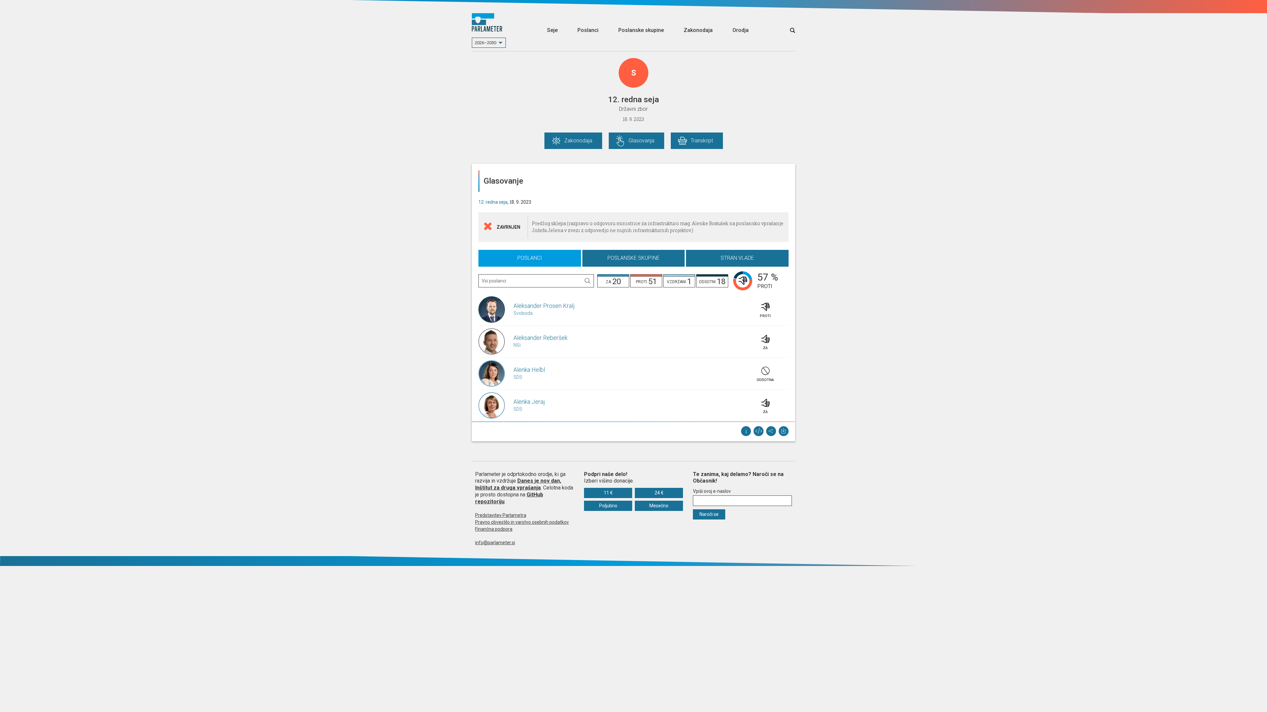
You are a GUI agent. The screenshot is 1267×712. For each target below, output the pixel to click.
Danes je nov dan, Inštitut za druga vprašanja (518, 484)
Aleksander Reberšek (540, 337)
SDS (517, 377)
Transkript (702, 140)
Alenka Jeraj (529, 401)
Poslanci (588, 30)
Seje (552, 30)
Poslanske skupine (641, 30)
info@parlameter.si (495, 542)
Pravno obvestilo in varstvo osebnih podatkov (522, 522)
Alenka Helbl (529, 369)
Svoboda (523, 313)
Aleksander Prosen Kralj (544, 305)
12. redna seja (492, 202)
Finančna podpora (493, 529)
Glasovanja (641, 140)
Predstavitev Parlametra (500, 515)
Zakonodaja (698, 30)
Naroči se (709, 514)
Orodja (740, 30)
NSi (517, 345)
